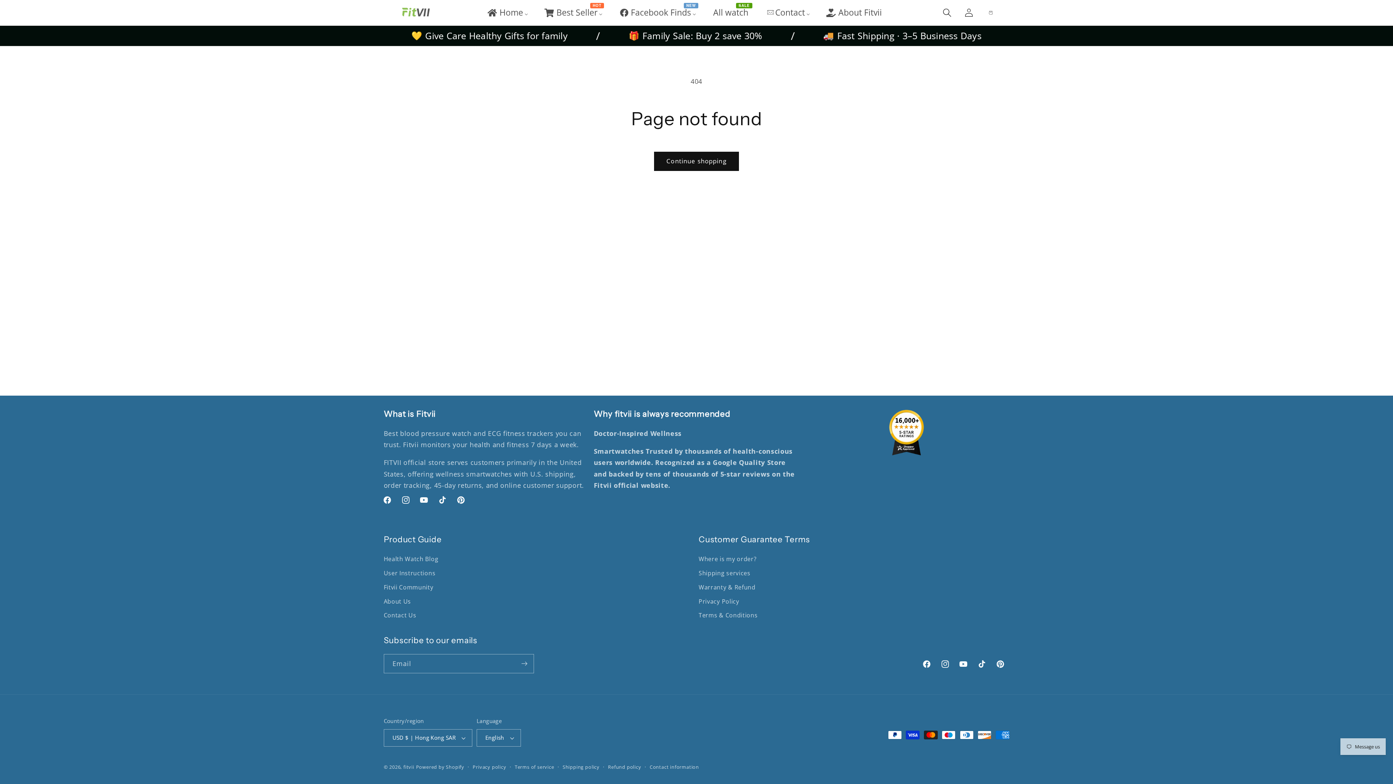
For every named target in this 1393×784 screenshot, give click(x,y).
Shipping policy (581, 767)
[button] (947, 13)
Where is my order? (727, 559)
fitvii (408, 767)
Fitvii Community (408, 587)
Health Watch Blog (411, 559)
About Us (397, 601)
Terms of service (534, 767)
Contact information (674, 767)
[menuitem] (507, 12)
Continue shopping (696, 161)
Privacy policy (489, 767)
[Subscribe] (524, 664)
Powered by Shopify (440, 767)
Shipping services (725, 573)
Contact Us (400, 615)
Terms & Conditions (728, 615)
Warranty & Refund (727, 587)
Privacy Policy (719, 601)
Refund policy (624, 767)
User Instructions (410, 573)
